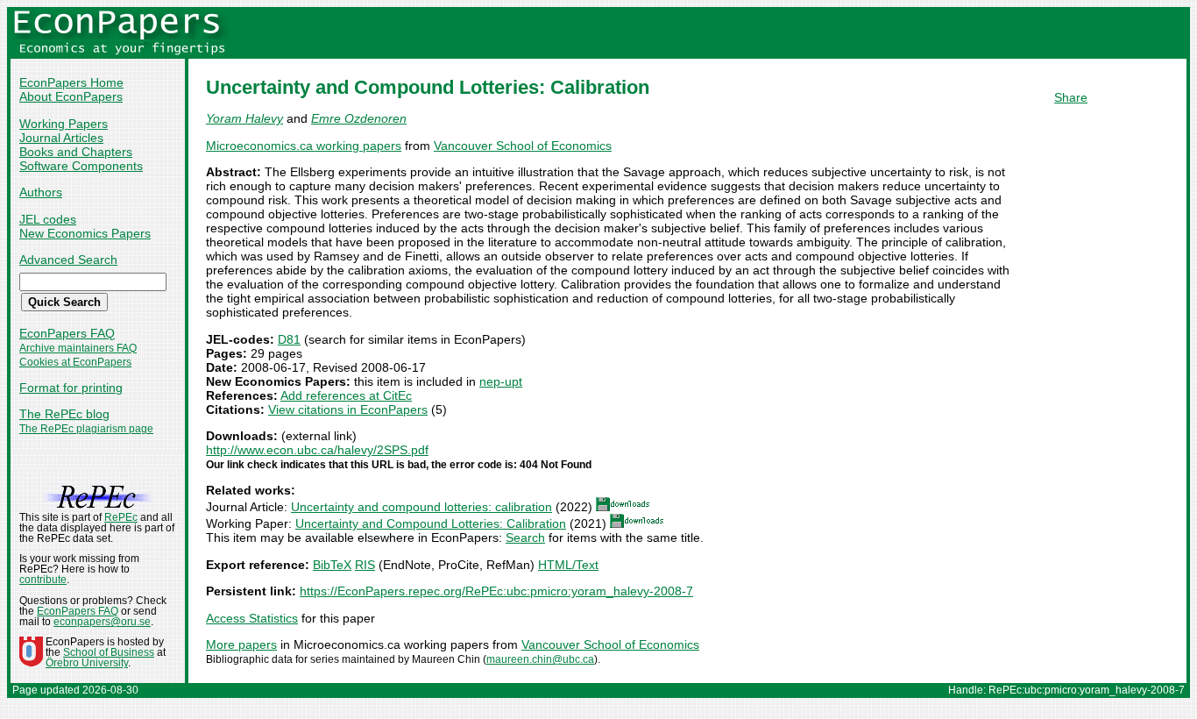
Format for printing (71, 388)
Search (525, 537)
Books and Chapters (75, 152)
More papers (241, 644)
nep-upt (500, 381)
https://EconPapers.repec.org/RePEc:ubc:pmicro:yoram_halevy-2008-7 (496, 591)
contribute (43, 579)
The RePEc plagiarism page (86, 429)
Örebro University (87, 663)
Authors (40, 192)
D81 (289, 339)
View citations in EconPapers (348, 409)
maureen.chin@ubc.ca (540, 659)
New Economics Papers (85, 233)
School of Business (108, 652)
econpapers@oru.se (102, 621)
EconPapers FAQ (67, 333)
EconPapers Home (71, 82)
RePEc (121, 517)
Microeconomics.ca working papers (303, 146)
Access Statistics (252, 618)
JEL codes (47, 219)
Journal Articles (61, 138)
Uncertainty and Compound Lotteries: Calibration (430, 523)
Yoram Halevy (244, 118)
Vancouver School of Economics (523, 146)
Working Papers (63, 124)
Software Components (81, 166)
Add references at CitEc (346, 395)
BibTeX (332, 565)
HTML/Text (568, 565)
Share (1070, 97)
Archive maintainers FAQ (78, 348)
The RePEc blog (64, 414)
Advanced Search (68, 260)
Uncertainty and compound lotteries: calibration (421, 507)
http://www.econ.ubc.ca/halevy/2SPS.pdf (317, 450)
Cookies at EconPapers (75, 362)
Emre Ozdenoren (359, 118)
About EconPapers (71, 96)
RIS (365, 565)
